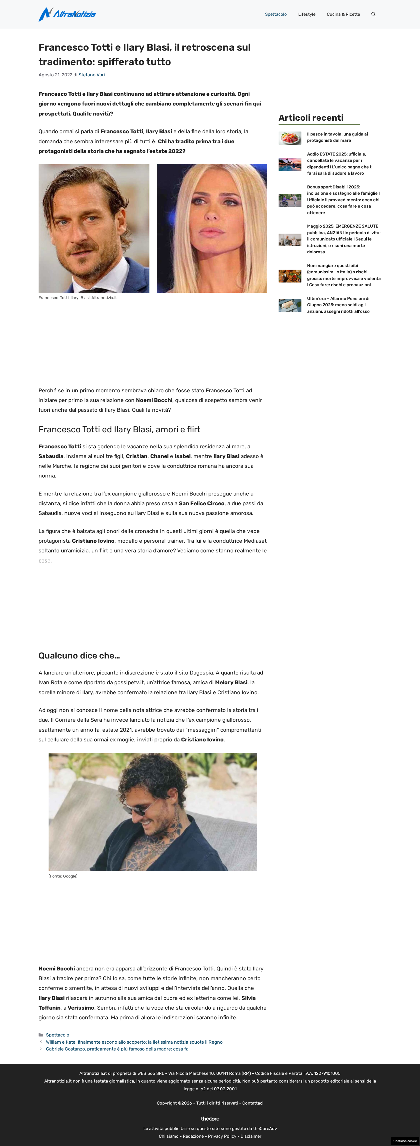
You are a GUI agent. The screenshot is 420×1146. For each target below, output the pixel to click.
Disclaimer (251, 1136)
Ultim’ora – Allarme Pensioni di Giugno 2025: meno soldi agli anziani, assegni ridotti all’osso (338, 305)
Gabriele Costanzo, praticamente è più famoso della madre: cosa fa (117, 1049)
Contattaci (252, 1103)
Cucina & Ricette (343, 14)
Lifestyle (306, 14)
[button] (373, 14)
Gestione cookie (405, 1141)
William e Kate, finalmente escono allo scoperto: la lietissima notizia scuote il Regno (134, 1042)
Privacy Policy (222, 1136)
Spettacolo (276, 14)
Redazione (193, 1136)
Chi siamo (169, 1136)
